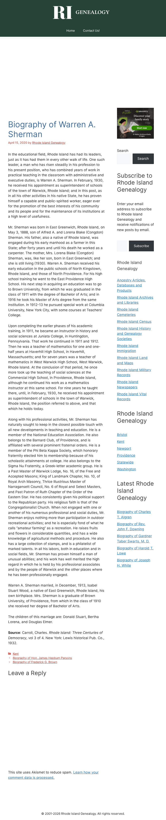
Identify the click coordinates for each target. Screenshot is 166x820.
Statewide (125, 462)
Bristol (122, 435)
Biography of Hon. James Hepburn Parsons (42, 658)
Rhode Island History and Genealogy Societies (134, 333)
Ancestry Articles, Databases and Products (131, 285)
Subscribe (141, 246)
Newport (124, 448)
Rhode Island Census (134, 322)
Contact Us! (91, 30)
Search (122, 151)
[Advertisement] (83, 67)
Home (70, 30)
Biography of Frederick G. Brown (35, 662)
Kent (16, 653)
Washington (126, 469)
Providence (126, 455)
